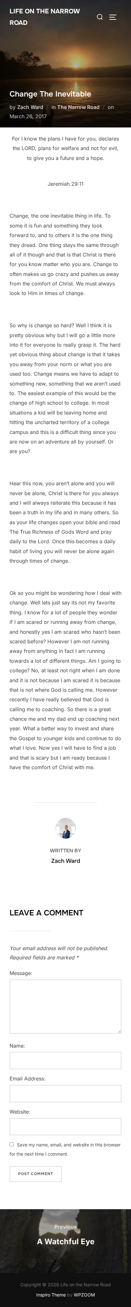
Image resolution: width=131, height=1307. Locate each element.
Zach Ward (30, 107)
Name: (17, 1046)
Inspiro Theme (51, 1294)
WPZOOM (84, 1294)
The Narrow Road (78, 107)
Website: (20, 1111)
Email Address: (27, 1078)
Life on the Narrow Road (44, 17)
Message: (21, 973)
